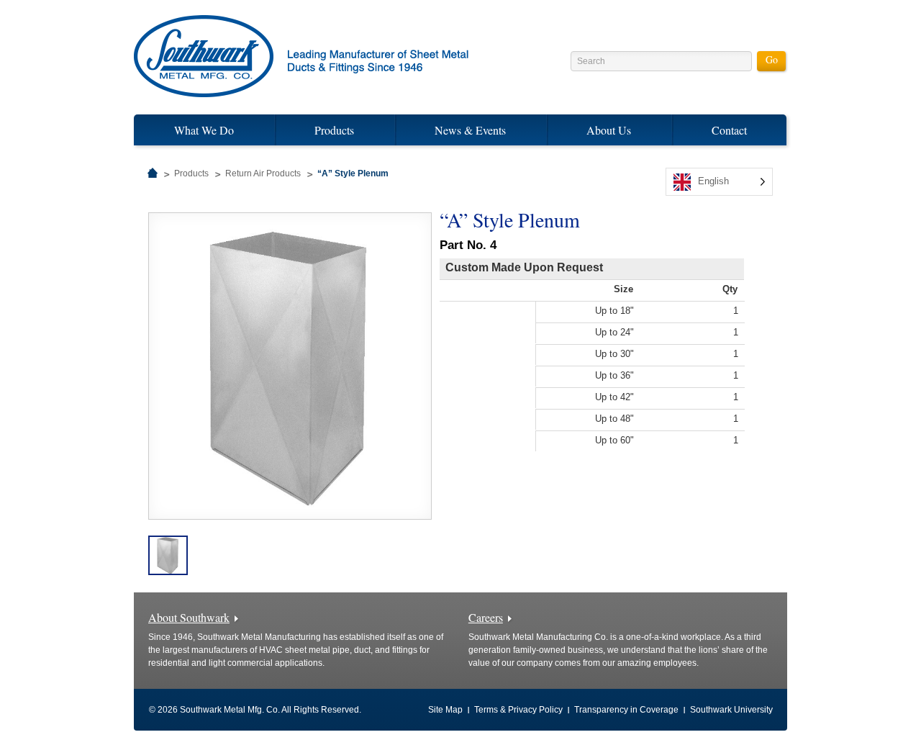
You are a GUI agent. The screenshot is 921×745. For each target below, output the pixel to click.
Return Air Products (263, 173)
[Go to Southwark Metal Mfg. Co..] (153, 173)
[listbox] (719, 182)
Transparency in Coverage (626, 710)
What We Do (204, 129)
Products (334, 129)
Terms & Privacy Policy (518, 710)
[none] (719, 182)
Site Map (445, 710)
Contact (729, 129)
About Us (608, 129)
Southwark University (731, 710)
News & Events (470, 129)
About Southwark (189, 617)
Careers (485, 617)
